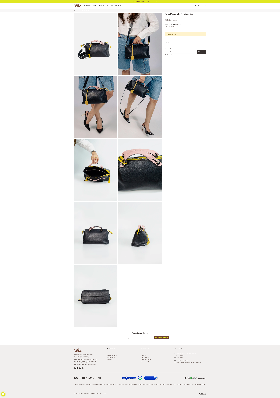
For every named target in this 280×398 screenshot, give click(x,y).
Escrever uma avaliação (161, 337)
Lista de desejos (111, 357)
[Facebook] (80, 368)
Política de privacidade (146, 359)
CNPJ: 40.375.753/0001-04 (101, 393)
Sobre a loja (143, 355)
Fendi (169, 17)
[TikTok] (77, 368)
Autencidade (143, 353)
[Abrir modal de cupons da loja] (3, 394)
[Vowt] (199, 393)
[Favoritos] (199, 5)
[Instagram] (75, 368)
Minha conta (110, 353)
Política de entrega (145, 357)
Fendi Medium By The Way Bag (82, 10)
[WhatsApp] (82, 368)
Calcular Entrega (201, 51)
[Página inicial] (77, 5)
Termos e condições (145, 361)
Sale (112, 5)
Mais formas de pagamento (170, 29)
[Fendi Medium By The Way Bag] (95, 44)
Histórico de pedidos (112, 355)
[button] (123, 1)
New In (108, 5)
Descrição (167, 42)
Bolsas (94, 5)
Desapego (118, 5)
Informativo (109, 359)
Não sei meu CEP (168, 54)
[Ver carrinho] (205, 5)
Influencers (101, 5)
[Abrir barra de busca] (196, 5)
